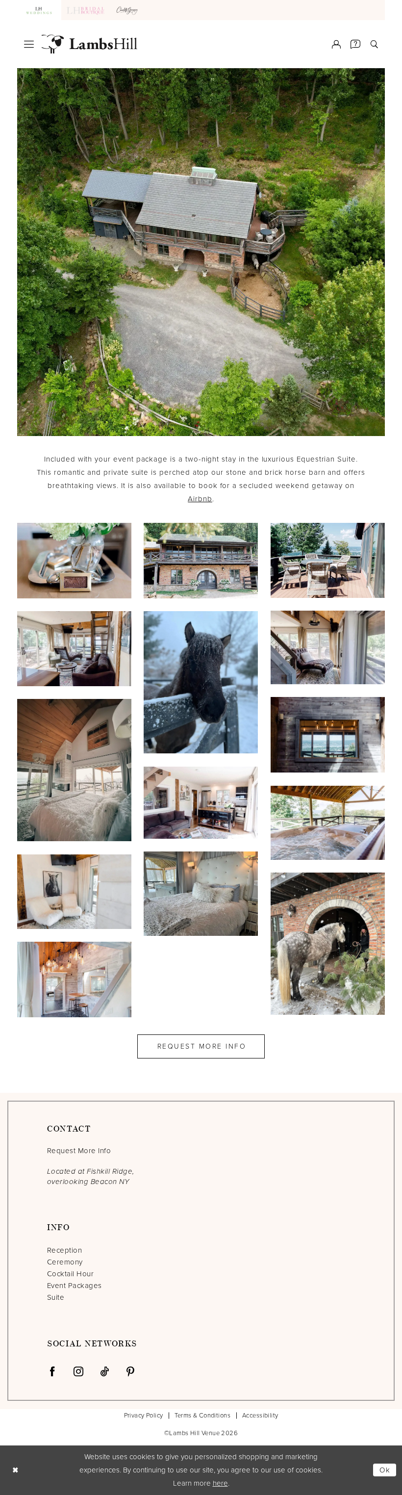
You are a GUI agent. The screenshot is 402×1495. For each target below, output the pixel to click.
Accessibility (260, 1415)
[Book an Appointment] (355, 44)
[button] (29, 44)
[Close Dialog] (15, 1470)
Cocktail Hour (70, 1273)
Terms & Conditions (202, 1415)
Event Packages (74, 1285)
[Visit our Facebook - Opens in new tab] (52, 1371)
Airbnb (200, 498)
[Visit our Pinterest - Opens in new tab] (130, 1371)
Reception (64, 1250)
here (220, 1483)
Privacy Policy (143, 1415)
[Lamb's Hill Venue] (89, 44)
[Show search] (374, 44)
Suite (55, 1297)
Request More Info (202, 1046)
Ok (385, 1470)
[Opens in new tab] (128, 10)
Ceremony (65, 1262)
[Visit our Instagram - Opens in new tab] (78, 1371)
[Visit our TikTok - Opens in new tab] (104, 1371)
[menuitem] (29, 44)
